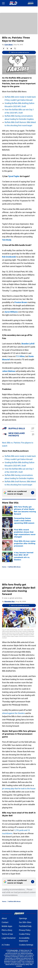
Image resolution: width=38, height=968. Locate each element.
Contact (5, 922)
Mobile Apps (7, 926)
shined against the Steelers (13, 713)
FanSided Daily (25, 926)
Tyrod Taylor (14, 176)
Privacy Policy (25, 930)
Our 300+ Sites (25, 922)
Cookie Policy (24, 934)
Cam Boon (9, 45)
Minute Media (14, 950)
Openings (23, 918)
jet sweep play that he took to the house (18, 788)
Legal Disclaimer (9, 938)
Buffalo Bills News (14, 567)
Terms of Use (7, 934)
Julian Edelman (8, 371)
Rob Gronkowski (9, 257)
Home (4, 567)
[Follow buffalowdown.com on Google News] (32, 492)
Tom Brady (6, 240)
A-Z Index (6, 945)
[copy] (15, 48)
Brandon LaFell (28, 344)
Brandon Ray (10, 601)
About (4, 918)
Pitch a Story (7, 930)
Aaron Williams (11, 312)
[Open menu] (3, 3)
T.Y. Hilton (20, 356)
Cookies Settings (26, 945)
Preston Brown (20, 302)
